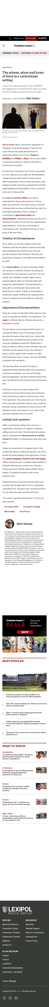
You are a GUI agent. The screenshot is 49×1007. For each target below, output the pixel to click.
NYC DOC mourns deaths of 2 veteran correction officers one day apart (26, 705)
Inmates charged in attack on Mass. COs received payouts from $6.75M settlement (23, 696)
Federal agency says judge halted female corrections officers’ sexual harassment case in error (26, 724)
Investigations (7, 752)
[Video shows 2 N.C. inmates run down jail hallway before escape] (41, 802)
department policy (23, 215)
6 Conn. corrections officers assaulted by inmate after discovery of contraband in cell (17, 818)
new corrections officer (17, 198)
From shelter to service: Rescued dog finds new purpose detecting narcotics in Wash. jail (17, 772)
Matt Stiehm (33, 98)
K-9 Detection (7, 768)
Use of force (8, 145)
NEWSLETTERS (19, 38)
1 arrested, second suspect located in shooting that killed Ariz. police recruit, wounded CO (17, 757)
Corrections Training (31, 507)
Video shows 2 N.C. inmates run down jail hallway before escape (16, 803)
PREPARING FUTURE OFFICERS (34, 53)
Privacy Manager (9, 981)
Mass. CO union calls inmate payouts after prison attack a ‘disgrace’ (24, 714)
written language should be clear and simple (26, 459)
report (5, 320)
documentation (9, 219)
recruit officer (13, 267)
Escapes (5, 784)
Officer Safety (9, 512)
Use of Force (7, 67)
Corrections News (11, 507)
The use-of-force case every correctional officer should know (26, 734)
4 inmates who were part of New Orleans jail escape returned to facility (16, 788)
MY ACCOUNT (31, 38)
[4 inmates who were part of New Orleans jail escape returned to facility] (41, 786)
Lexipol (18, 991)
